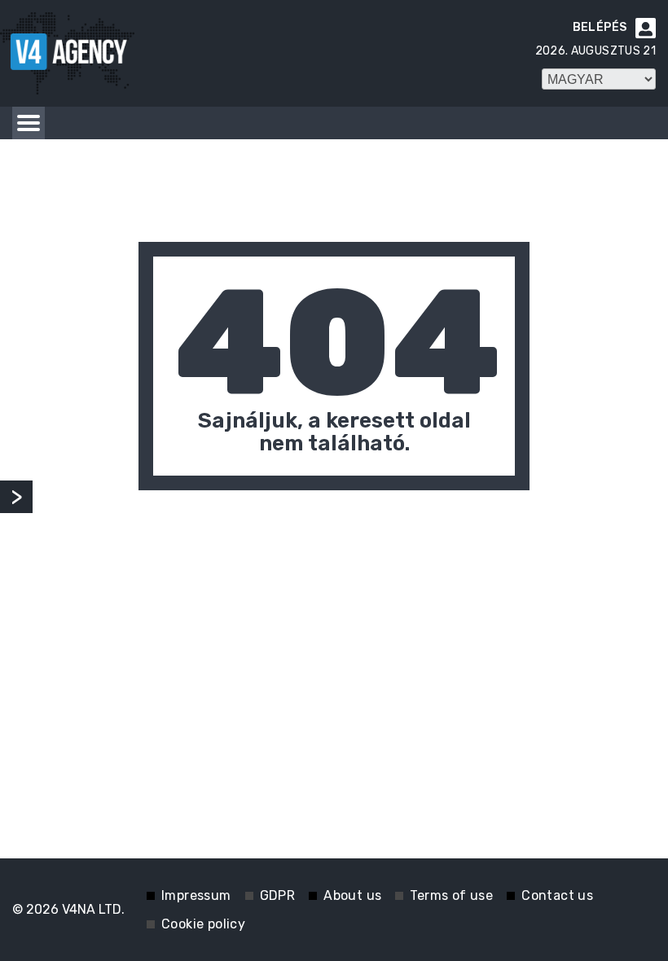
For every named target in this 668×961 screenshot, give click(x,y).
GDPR (278, 895)
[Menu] (28, 123)
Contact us (557, 895)
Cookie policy (203, 924)
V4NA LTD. (93, 909)
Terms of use (451, 895)
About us (352, 895)
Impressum (196, 895)
